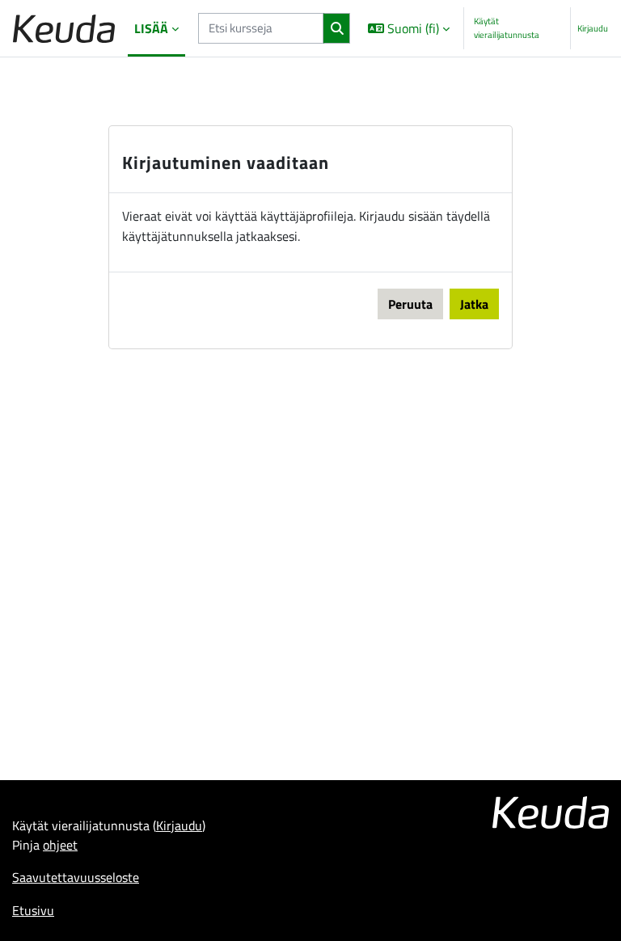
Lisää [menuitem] (151, 28)
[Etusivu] (64, 29)
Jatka (474, 304)
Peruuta (410, 304)
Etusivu (33, 910)
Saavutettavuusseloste (75, 877)
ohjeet (60, 844)
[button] (408, 28)
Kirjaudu (592, 28)
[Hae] (336, 28)
